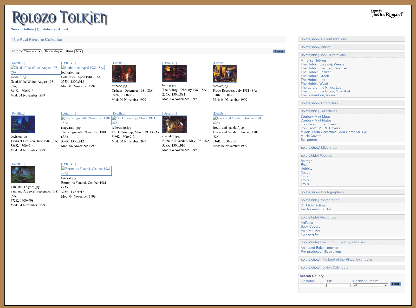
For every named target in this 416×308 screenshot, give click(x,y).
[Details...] (18, 62)
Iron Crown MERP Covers (320, 128)
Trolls (305, 180)
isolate (305, 39)
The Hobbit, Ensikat (316, 72)
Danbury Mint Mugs (316, 116)
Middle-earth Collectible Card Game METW (334, 132)
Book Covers (310, 226)
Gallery (28, 29)
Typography (310, 234)
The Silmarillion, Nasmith (319, 95)
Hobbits (306, 168)
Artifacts (307, 223)
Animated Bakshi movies (319, 248)
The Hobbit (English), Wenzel (323, 64)
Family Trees (310, 230)
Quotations (46, 29)
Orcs (304, 176)
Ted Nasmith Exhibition (318, 209)
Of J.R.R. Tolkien (313, 205)
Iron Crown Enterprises (318, 124)
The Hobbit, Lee (313, 80)
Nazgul (306, 172)
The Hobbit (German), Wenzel (324, 68)
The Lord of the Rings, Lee (321, 87)
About (63, 29)
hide (314, 55)
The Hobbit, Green (315, 76)
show (315, 39)
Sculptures (309, 139)
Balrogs (306, 161)
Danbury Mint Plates (316, 120)
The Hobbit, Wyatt (314, 83)
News (15, 29)
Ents (304, 165)
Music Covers (311, 136)
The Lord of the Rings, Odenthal (325, 91)
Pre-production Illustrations (321, 251)
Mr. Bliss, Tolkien (313, 60)
